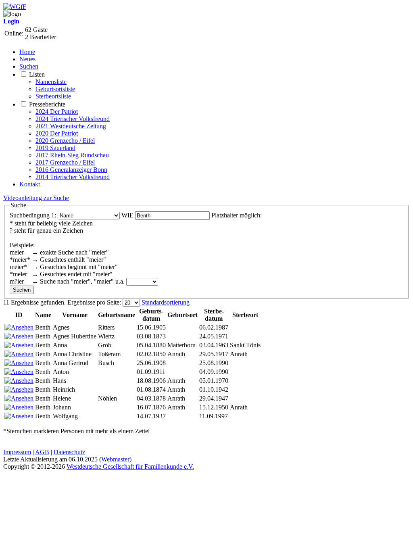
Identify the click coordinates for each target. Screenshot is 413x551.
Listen (37, 74)
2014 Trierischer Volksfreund (72, 176)
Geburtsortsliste (55, 89)
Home (27, 51)
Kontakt (29, 184)
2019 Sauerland (55, 147)
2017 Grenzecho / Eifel (65, 162)
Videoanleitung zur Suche (36, 197)
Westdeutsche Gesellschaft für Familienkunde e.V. (130, 466)
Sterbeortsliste (53, 96)
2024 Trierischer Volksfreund (72, 118)
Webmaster (115, 459)
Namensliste (51, 81)
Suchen (28, 66)
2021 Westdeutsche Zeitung (70, 126)
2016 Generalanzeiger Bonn (71, 169)
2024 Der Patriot (56, 111)
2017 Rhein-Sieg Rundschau (72, 155)
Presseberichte (47, 104)
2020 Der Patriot (56, 133)
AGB (42, 452)
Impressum (17, 452)
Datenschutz (69, 452)
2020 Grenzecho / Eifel (65, 140)
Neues (27, 59)
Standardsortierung (166, 302)
